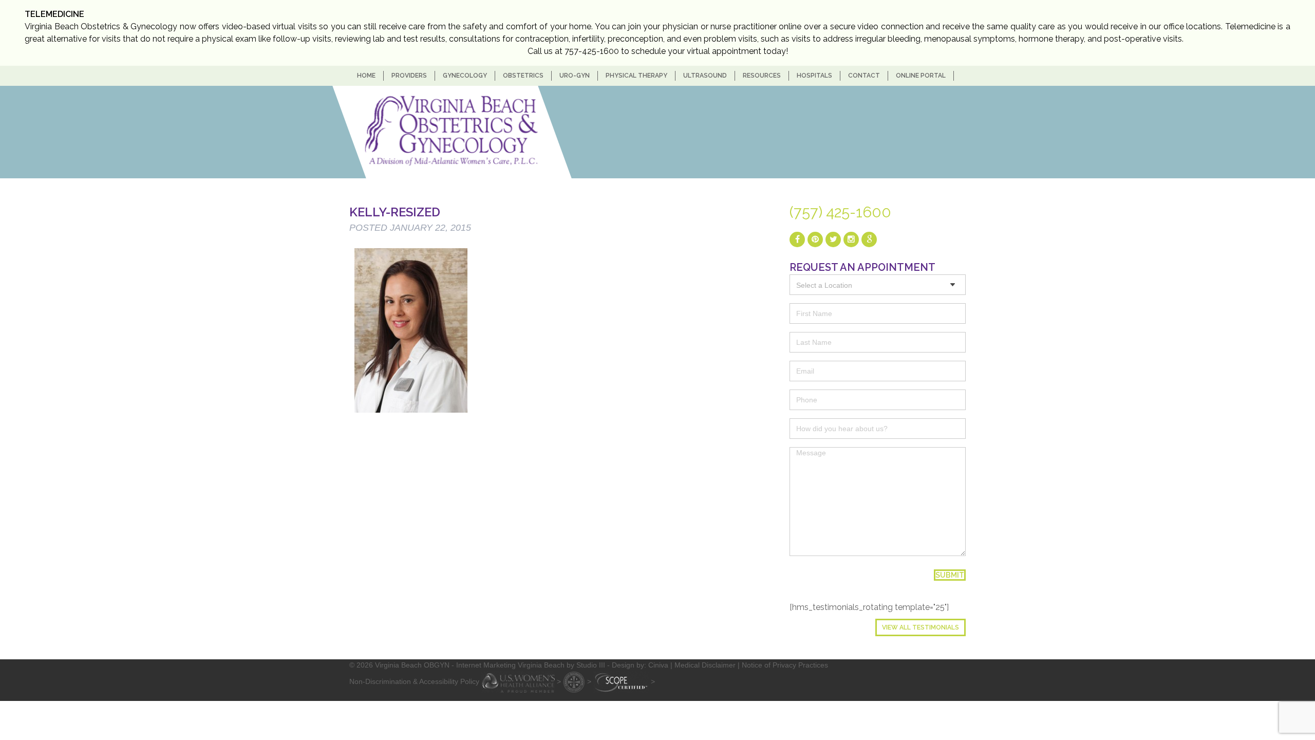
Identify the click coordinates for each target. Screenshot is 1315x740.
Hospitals (814, 75)
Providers (409, 75)
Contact (864, 75)
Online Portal (921, 75)
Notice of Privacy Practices (785, 665)
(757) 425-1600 (840, 212)
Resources (762, 75)
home (366, 75)
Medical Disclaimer (705, 665)
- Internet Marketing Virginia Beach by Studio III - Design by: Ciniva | (563, 665)
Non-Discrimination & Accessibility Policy (414, 681)
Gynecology (465, 75)
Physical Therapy (636, 75)
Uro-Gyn (574, 75)
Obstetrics (523, 75)
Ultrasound (705, 75)
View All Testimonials (920, 627)
